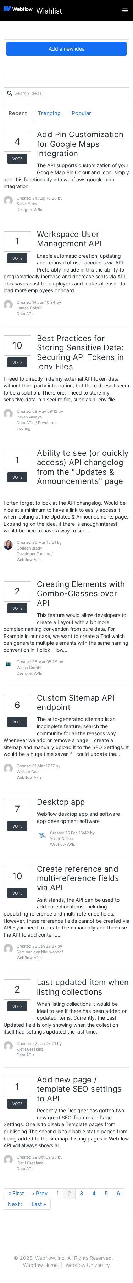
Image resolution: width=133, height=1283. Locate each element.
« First (16, 1193)
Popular (81, 113)
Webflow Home (40, 1265)
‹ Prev (40, 1193)
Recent (18, 113)
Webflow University (88, 1265)
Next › (15, 1204)
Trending (49, 113)
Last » (39, 1204)
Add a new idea (67, 49)
